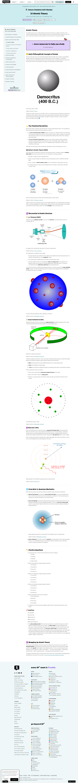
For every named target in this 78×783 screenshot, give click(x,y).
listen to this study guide (39, 23)
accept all (14, 779)
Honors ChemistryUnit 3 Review (39, 10)
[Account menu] (73, 2)
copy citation (47, 19)
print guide (11, 90)
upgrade (68, 2)
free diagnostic (59, 2)
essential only (6, 779)
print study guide (38, 19)
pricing (29, 2)
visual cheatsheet (27, 19)
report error (17, 90)
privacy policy (4, 774)
